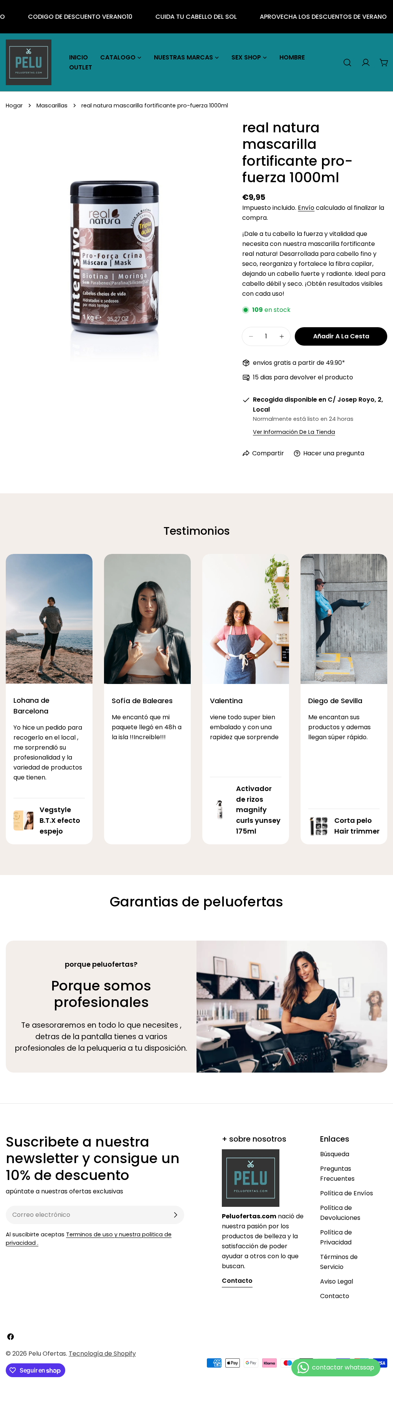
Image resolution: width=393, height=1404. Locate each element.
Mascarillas (52, 105)
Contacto (334, 1296)
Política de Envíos (346, 1193)
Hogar (14, 105)
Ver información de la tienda (294, 432)
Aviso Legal (336, 1281)
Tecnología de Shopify (102, 1353)
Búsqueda (334, 1154)
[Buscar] (347, 62)
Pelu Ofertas (47, 1353)
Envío (306, 207)
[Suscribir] (175, 1215)
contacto (237, 1280)
